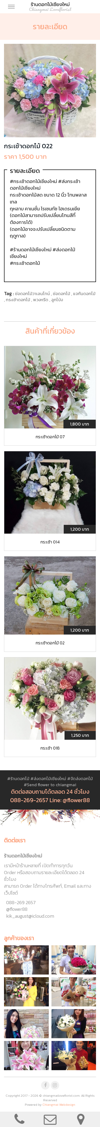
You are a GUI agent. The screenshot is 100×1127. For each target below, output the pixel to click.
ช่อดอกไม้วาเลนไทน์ (33, 293)
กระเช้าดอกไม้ (18, 299)
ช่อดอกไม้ (62, 293)
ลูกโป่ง (57, 299)
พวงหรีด (41, 299)
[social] (45, 1085)
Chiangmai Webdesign (58, 1104)
